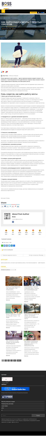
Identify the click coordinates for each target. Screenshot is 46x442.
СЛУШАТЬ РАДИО (33, 12)
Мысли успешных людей (8, 401)
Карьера (10, 250)
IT (1, 410)
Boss (14, 28)
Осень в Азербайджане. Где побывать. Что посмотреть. (13, 288)
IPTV (2, 408)
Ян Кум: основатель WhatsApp (36, 255)
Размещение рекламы (7, 403)
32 (14, 360)
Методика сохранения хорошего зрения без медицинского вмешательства (31, 343)
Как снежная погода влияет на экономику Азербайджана (12, 342)
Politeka (8, 198)
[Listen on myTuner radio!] (7, 379)
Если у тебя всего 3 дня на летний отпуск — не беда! (13, 316)
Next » (19, 360)
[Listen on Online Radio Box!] (15, 388)
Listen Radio (4, 406)
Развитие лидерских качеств (9, 255)
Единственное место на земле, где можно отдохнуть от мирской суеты (31, 316)
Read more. (26, 301)
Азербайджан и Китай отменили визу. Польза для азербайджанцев (31, 288)
